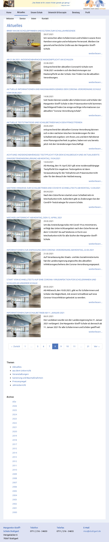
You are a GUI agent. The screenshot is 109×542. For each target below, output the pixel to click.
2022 (14, 423)
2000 (14, 512)
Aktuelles (21, 12)
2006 (14, 487)
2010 (14, 470)
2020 (14, 431)
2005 (14, 491)
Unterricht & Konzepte (57, 12)
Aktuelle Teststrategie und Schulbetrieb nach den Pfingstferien (44, 122)
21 (88, 346)
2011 (14, 465)
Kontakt (45, 18)
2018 (14, 440)
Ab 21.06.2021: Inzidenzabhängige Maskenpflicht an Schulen (40, 59)
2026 (14, 406)
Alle (14, 401)
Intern (33, 18)
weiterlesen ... (95, 53)
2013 (14, 457)
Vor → (97, 346)
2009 (14, 474)
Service (23, 18)
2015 (14, 448)
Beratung (76, 12)
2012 (14, 461)
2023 (14, 418)
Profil (87, 12)
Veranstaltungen (20, 374)
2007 (14, 482)
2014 (14, 453)
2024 (14, 414)
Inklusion (10, 18)
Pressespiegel (19, 381)
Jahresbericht (19, 385)
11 (74, 346)
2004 (14, 495)
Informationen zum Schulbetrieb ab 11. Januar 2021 (35, 312)
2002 (14, 504)
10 (67, 346)
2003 (14, 499)
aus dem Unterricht (21, 370)
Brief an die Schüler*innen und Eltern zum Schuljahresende (41, 31)
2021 (14, 427)
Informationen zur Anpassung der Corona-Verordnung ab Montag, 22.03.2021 (50, 250)
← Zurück (15, 346)
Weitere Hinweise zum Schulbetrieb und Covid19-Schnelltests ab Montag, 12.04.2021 (53, 188)
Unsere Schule (36, 12)
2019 (14, 435)
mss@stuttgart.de (92, 531)
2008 (14, 478)
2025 (14, 410)
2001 (14, 508)
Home (8, 12)
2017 (14, 444)
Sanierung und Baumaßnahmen (27, 378)
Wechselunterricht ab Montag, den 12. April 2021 (34, 217)
